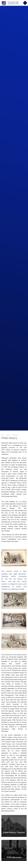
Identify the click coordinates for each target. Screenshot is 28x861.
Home (2, 435)
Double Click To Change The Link (14, 826)
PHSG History (15, 435)
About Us (8, 435)
